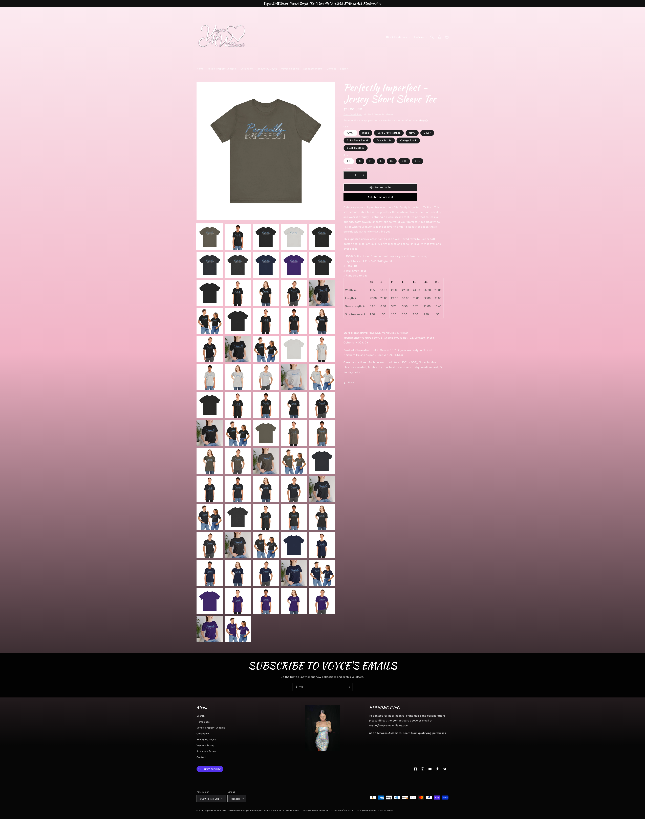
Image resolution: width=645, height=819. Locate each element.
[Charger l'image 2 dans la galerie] (238, 237)
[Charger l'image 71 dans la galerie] (210, 629)
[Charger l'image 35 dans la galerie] (322, 405)
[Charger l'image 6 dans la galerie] (210, 265)
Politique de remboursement (286, 810)
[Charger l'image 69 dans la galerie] (294, 601)
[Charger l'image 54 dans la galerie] (294, 517)
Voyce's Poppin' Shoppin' (211, 727)
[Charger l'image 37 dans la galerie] (238, 433)
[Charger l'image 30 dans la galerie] (322, 377)
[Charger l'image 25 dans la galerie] (322, 349)
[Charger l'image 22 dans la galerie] (238, 349)
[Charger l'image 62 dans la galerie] (238, 573)
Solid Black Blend (357, 140)
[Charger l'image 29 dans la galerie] (294, 377)
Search (201, 715)
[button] (432, 37)
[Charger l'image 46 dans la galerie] (210, 489)
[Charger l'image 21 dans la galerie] (210, 349)
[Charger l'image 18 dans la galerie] (266, 321)
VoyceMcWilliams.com (215, 810)
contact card (401, 720)
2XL (406, 161)
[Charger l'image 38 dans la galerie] (266, 433)
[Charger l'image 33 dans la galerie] (266, 405)
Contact (201, 757)
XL (391, 161)
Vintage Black (408, 140)
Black (365, 132)
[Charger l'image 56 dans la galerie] (210, 545)
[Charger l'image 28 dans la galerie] (266, 377)
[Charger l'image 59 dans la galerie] (294, 545)
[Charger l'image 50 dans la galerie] (322, 489)
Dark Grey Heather (388, 132)
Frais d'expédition (352, 114)
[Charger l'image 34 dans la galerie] (294, 405)
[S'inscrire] (349, 687)
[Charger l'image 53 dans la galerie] (266, 517)
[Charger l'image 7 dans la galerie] (238, 265)
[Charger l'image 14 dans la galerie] (294, 293)
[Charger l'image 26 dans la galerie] (210, 377)
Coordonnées (386, 810)
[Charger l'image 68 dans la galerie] (266, 601)
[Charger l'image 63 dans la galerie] (266, 573)
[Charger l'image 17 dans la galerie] (238, 321)
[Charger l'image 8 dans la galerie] (266, 265)
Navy (412, 132)
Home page (203, 721)
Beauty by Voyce (206, 739)
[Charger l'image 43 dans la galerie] (266, 461)
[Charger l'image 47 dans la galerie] (238, 489)
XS (348, 161)
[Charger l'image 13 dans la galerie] (266, 293)
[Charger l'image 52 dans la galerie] (238, 517)
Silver (427, 132)
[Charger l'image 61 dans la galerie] (210, 573)
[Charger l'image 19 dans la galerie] (294, 321)
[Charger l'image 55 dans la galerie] (322, 517)
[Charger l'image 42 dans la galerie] (238, 461)
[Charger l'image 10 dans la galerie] (322, 265)
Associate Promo (206, 751)
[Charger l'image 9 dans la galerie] (294, 265)
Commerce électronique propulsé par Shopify (248, 810)
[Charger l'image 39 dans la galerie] (294, 433)
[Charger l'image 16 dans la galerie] (210, 321)
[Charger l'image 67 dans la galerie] (238, 601)
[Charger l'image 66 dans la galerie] (210, 601)
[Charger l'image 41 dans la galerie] (210, 461)
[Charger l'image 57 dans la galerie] (238, 545)
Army (350, 132)
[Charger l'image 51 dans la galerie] (210, 517)
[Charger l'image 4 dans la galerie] (294, 237)
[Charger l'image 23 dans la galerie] (266, 349)
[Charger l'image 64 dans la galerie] (294, 573)
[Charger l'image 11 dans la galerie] (210, 293)
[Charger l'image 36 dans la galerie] (210, 433)
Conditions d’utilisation (342, 810)
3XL (417, 161)
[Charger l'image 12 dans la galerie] (238, 293)
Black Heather (355, 148)
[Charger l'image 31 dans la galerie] (210, 405)
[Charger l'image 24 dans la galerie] (294, 349)
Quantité (348, 168)
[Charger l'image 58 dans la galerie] (266, 545)
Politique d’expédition (367, 810)
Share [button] (350, 382)
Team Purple (384, 140)
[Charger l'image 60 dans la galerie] (322, 545)
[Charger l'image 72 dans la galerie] (238, 629)
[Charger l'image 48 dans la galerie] (266, 489)
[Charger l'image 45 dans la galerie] (322, 461)
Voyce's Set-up (205, 745)
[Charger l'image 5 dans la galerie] (322, 237)
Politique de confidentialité (315, 810)
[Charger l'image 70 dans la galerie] (322, 601)
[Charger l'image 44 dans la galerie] (294, 461)
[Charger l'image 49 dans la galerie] (294, 489)
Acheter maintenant (380, 197)
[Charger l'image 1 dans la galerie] (210, 237)
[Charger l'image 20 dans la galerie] (322, 321)
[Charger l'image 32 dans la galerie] (238, 405)
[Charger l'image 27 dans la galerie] (238, 377)
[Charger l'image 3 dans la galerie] (266, 237)
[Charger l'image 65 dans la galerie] (322, 573)
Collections (203, 733)
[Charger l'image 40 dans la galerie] (322, 433)
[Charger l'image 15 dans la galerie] (322, 293)
